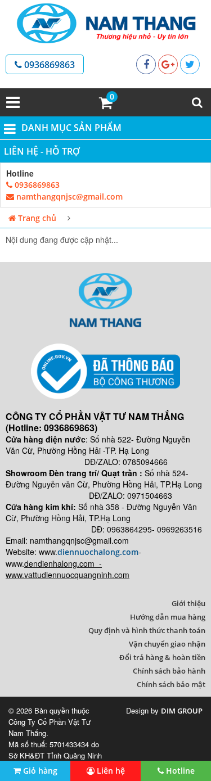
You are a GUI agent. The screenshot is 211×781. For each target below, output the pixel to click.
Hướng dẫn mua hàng (167, 617)
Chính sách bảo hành (169, 671)
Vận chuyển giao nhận (167, 644)
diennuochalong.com (97, 552)
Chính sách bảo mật (171, 684)
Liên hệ (110, 770)
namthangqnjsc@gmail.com (68, 196)
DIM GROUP (182, 711)
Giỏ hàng (39, 770)
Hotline (179, 770)
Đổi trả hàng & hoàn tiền (162, 657)
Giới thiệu (188, 603)
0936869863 (48, 64)
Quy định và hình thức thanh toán (146, 630)
